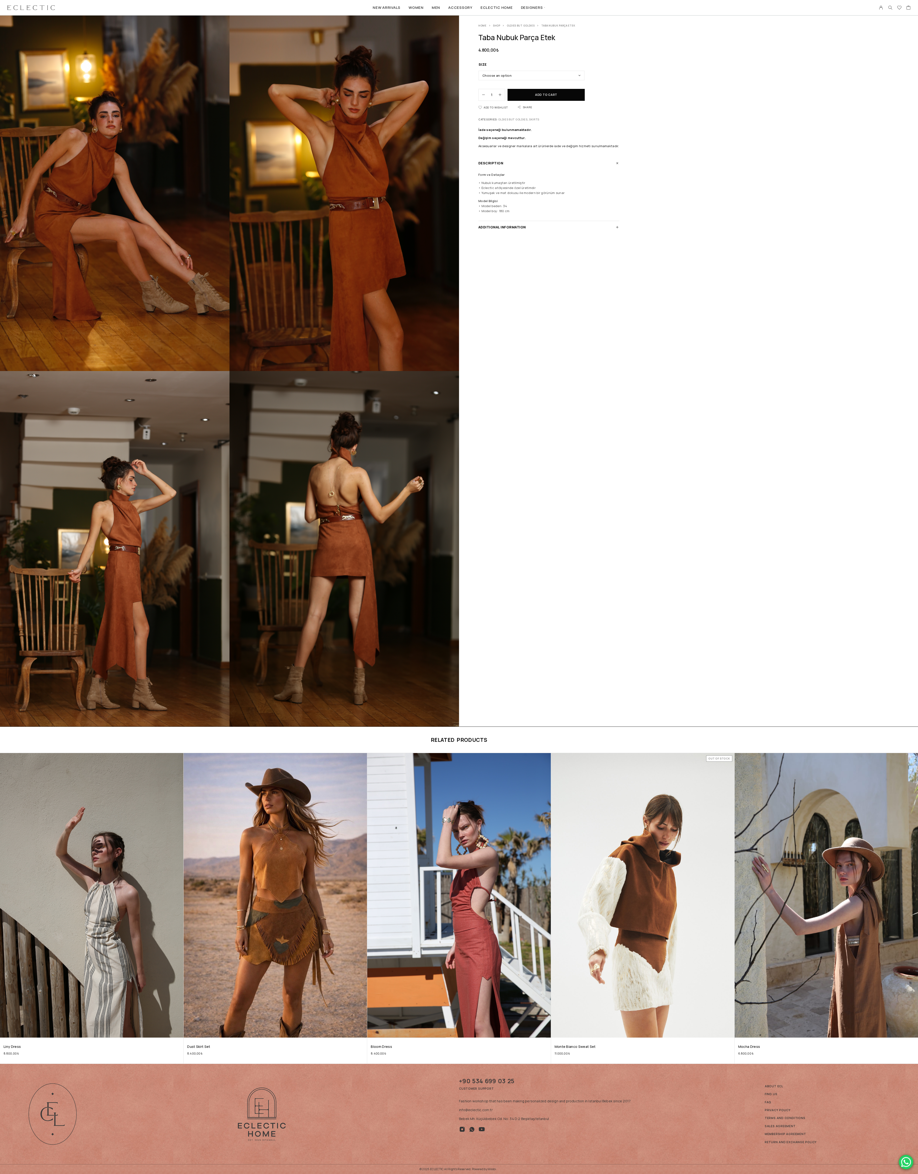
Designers (532, 7)
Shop (496, 25)
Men (436, 7)
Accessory (460, 7)
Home (482, 25)
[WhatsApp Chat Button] (906, 1162)
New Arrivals (386, 7)
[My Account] (881, 7)
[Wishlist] (899, 8)
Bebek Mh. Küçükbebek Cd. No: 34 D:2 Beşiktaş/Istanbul (504, 1118)
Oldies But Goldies (521, 25)
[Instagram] (462, 1129)
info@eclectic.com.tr (476, 1110)
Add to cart (546, 95)
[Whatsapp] (472, 1129)
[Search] (890, 7)
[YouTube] (482, 1129)
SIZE (483, 64)
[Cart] (908, 8)
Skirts (534, 119)
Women (416, 7)
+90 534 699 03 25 (486, 1081)
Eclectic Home (497, 7)
